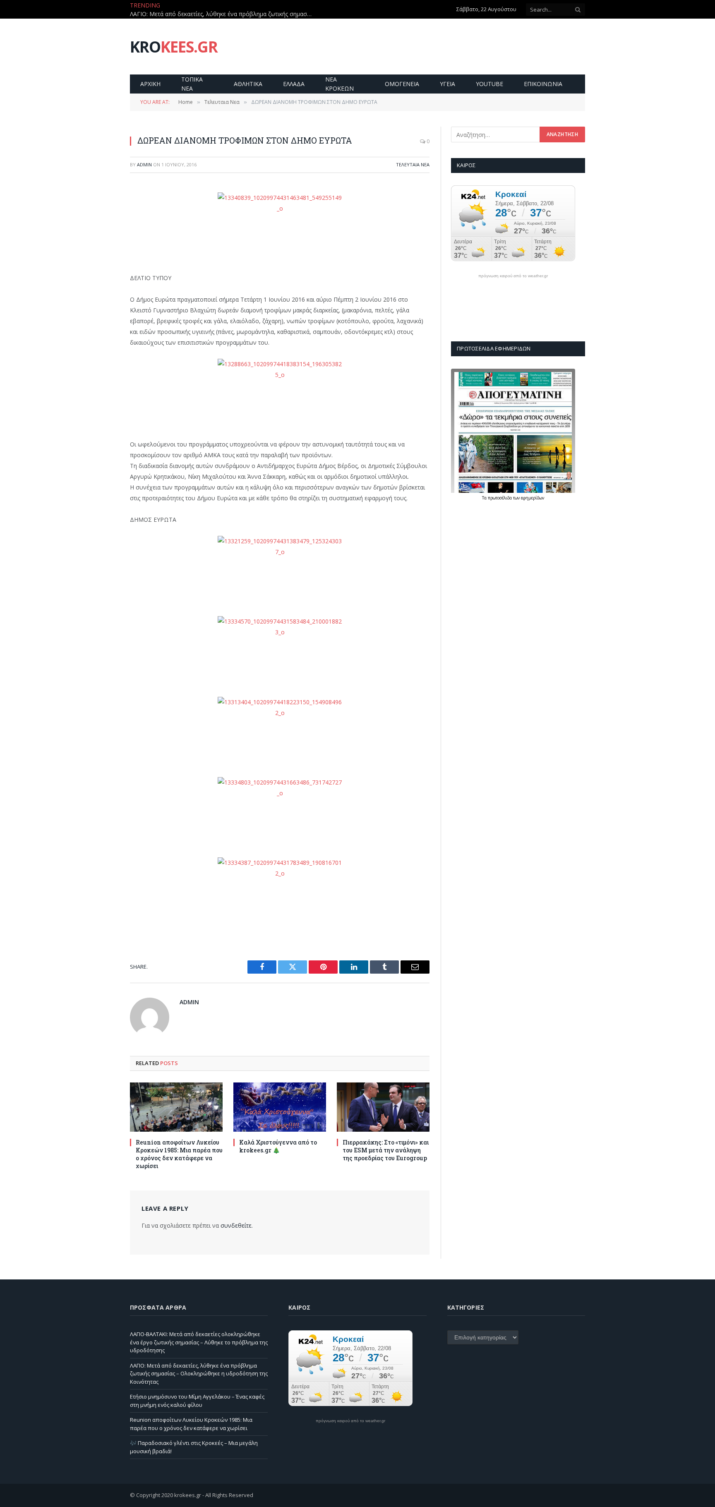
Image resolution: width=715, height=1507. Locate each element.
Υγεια (447, 84)
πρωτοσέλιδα (500, 498)
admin (144, 164)
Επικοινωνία (543, 84)
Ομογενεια (402, 84)
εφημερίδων (532, 498)
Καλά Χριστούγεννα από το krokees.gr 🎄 (278, 1146)
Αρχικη (150, 84)
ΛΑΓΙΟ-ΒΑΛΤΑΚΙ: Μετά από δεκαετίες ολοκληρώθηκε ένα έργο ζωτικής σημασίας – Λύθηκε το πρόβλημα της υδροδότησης (199, 1342)
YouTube (489, 84)
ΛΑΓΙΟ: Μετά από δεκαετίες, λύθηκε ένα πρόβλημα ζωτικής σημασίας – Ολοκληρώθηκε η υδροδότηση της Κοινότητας (223, 14)
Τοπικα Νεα (192, 83)
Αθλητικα (248, 84)
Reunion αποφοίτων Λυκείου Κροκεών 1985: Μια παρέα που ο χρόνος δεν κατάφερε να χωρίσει (179, 1154)
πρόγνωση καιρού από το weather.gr (513, 276)
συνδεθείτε (236, 1225)
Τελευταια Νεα (412, 164)
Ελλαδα (294, 84)
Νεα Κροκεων (339, 83)
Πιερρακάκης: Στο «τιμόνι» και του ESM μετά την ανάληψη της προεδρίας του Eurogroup (386, 1150)
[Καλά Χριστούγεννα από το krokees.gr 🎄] (279, 1107)
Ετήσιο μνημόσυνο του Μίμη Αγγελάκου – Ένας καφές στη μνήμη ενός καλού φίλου (197, 1401)
